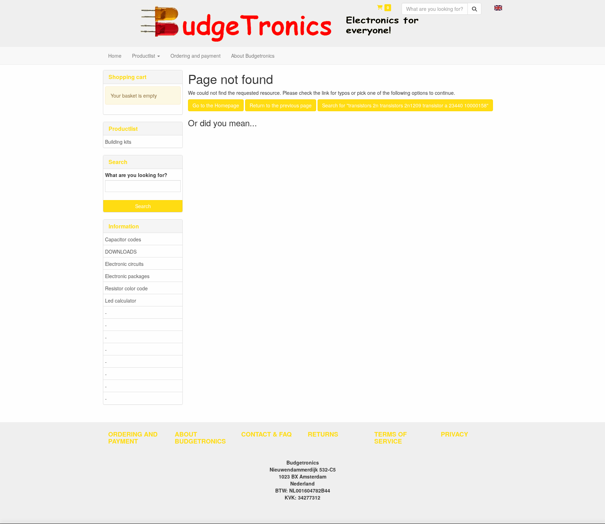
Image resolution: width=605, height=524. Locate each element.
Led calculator (120, 300)
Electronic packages (127, 275)
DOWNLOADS (121, 251)
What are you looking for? (136, 174)
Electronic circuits (124, 263)
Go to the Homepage (216, 105)
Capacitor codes (123, 239)
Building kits (118, 141)
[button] (498, 7)
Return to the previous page (281, 105)
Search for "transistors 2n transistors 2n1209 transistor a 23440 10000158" (405, 105)
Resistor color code (126, 288)
